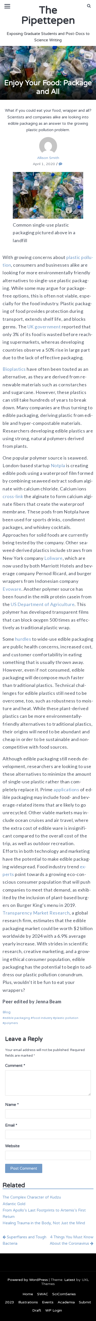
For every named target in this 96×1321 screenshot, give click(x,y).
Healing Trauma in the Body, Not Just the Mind (44, 1223)
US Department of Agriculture (42, 604)
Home (28, 1294)
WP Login (53, 1310)
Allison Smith (48, 158)
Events (48, 1302)
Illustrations (28, 1302)
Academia (66, 1302)
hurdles (23, 639)
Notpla (58, 465)
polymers (11, 1023)
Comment (15, 1065)
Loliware (53, 558)
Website (12, 1146)
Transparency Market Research (36, 913)
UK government (44, 326)
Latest (69, 1280)
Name (12, 1104)
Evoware (12, 589)
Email (11, 1125)
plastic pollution (66, 1018)
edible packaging (17, 1018)
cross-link (13, 496)
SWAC (42, 1294)
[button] (89, 5)
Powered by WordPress (27, 1280)
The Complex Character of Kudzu (32, 1197)
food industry (42, 1018)
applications (66, 789)
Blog (6, 1012)
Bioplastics (14, 369)
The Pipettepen (48, 15)
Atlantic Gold (14, 1204)
